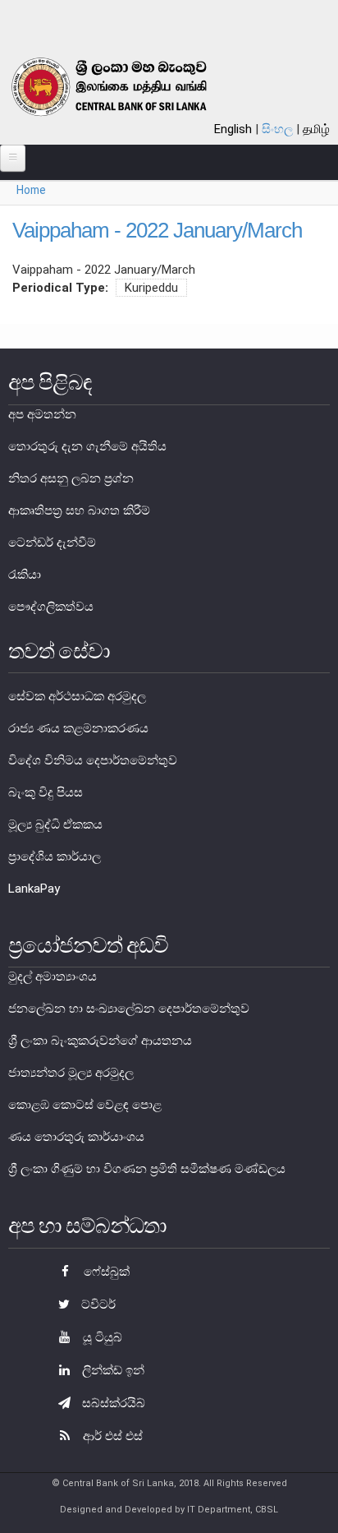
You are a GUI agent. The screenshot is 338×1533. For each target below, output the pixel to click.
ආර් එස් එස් (111, 1436)
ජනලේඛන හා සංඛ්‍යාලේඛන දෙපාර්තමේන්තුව (128, 1008)
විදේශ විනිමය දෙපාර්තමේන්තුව (92, 760)
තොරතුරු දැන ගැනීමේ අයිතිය (87, 446)
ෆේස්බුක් (105, 1271)
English (233, 129)
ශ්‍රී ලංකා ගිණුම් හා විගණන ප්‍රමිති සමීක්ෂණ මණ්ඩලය (146, 1168)
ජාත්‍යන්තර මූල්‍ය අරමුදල (71, 1072)
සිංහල (277, 129)
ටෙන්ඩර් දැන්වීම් (52, 542)
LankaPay (34, 888)
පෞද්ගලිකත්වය (51, 606)
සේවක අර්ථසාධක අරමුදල (77, 696)
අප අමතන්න (42, 414)
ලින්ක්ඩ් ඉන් (111, 1370)
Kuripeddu (151, 287)
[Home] (128, 86)
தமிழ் (316, 129)
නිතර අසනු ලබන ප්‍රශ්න (71, 478)
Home (31, 189)
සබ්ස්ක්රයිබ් (112, 1403)
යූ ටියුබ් (101, 1337)
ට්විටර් (97, 1304)
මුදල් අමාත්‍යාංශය (52, 976)
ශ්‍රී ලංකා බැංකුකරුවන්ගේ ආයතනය (100, 1040)
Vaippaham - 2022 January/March (157, 230)
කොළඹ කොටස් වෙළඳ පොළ (85, 1104)
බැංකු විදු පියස (45, 792)
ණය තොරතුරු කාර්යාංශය (76, 1136)
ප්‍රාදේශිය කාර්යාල (54, 856)
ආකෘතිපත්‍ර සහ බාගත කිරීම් (79, 510)
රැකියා (24, 574)
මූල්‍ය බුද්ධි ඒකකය (55, 824)
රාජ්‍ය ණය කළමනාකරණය (78, 728)
